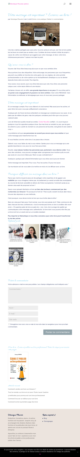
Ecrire (34, 19)
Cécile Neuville (44, 122)
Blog (45, 418)
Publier (49, 19)
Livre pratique (41, 19)
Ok (40, 454)
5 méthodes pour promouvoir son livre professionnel (26, 395)
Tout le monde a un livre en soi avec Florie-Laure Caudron (28, 392)
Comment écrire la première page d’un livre (23, 402)
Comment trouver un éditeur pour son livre (23, 399)
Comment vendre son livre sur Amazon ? (22, 389)
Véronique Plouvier (17, 19)
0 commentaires (57, 19)
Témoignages (48, 421)
